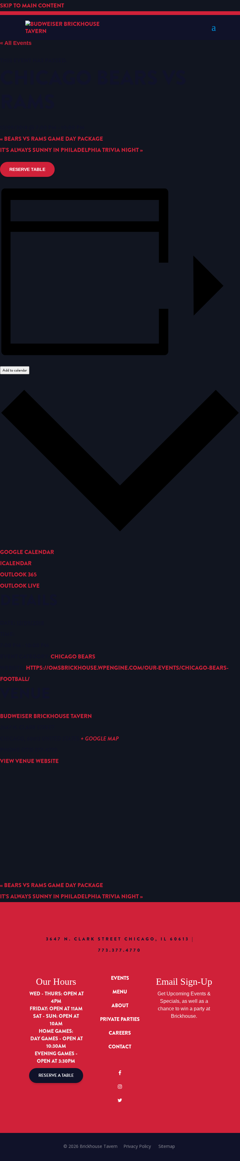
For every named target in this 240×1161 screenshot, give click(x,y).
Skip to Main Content (32, 6)
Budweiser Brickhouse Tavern (46, 716)
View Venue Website (29, 761)
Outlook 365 (18, 575)
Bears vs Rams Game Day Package (51, 139)
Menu (119, 991)
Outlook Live (20, 586)
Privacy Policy (137, 1146)
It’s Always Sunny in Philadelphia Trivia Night (71, 150)
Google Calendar (27, 552)
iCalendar (16, 563)
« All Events (16, 43)
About (120, 1005)
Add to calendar (14, 370)
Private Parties (120, 1019)
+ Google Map (100, 738)
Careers (120, 1033)
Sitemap (166, 1146)
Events (120, 978)
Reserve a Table (56, 1075)
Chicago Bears (73, 657)
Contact (119, 1046)
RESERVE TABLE (27, 169)
